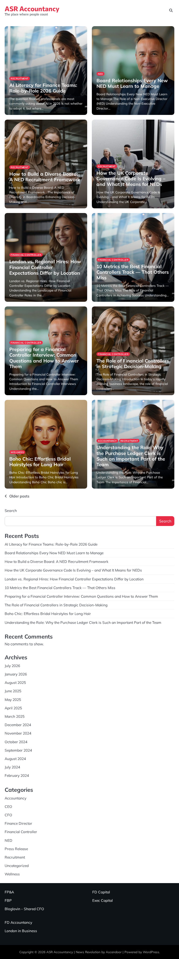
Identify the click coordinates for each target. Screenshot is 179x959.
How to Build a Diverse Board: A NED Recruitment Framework (44, 176)
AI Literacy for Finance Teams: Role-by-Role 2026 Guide (43, 88)
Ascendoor (114, 952)
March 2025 (14, 716)
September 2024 (18, 750)
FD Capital (101, 892)
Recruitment (19, 78)
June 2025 (13, 691)
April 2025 (13, 708)
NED (100, 73)
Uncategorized (17, 865)
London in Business (21, 930)
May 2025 (13, 699)
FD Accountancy (18, 922)
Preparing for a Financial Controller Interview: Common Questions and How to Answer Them (44, 357)
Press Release (16, 848)
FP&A (9, 892)
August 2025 (15, 682)
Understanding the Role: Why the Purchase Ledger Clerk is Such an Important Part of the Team (130, 455)
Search (11, 510)
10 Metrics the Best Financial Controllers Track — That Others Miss (132, 272)
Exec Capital (102, 900)
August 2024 (15, 758)
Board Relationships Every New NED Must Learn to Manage (132, 83)
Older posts (19, 496)
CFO (8, 815)
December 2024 (18, 724)
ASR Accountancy (32, 8)
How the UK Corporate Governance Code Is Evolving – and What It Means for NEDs (130, 178)
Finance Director (18, 823)
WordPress (151, 952)
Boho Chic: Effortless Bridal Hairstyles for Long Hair (40, 461)
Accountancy (107, 440)
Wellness (17, 452)
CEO (8, 806)
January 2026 (16, 674)
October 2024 (16, 741)
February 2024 (17, 775)
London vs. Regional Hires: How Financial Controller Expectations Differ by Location (45, 267)
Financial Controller (26, 254)
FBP (8, 900)
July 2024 (12, 767)
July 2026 (12, 665)
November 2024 (18, 733)
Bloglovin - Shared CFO (24, 908)
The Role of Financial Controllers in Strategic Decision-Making (132, 363)
